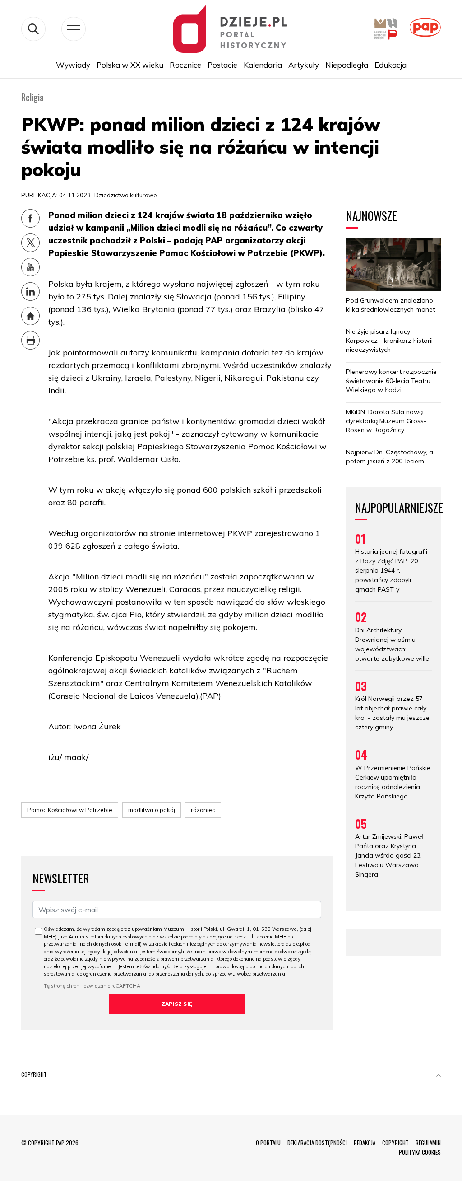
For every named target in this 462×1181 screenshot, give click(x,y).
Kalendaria (263, 65)
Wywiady (73, 65)
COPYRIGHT (395, 1142)
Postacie (222, 65)
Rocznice (185, 65)
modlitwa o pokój (151, 809)
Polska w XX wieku (130, 65)
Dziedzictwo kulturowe (125, 195)
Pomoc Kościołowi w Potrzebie (69, 809)
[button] (438, 1076)
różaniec (203, 809)
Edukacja (390, 65)
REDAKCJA (364, 1142)
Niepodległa (346, 65)
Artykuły (303, 65)
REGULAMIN (428, 1142)
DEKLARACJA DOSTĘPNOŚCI (317, 1142)
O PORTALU (268, 1142)
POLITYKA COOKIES (420, 1152)
